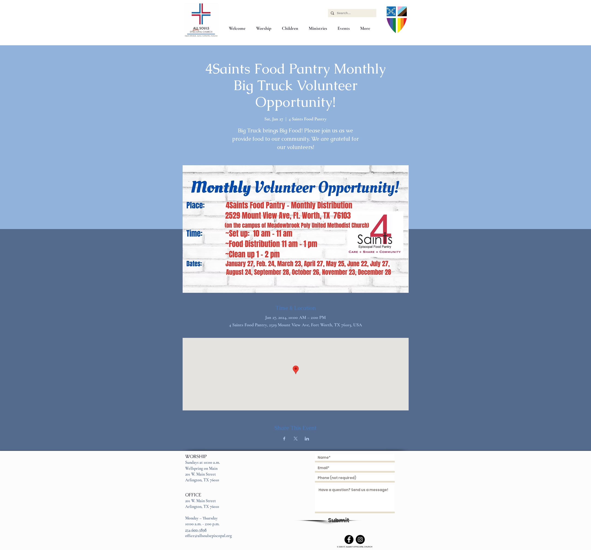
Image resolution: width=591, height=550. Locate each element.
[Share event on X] (295, 438)
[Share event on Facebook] (284, 438)
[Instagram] (360, 539)
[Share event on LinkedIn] (307, 438)
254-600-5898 (196, 529)
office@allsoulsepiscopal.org (208, 535)
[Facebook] (348, 539)
